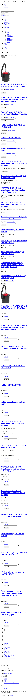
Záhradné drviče (7, 656)
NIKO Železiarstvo (5, 663)
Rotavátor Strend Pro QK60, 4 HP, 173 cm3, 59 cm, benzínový (14, 218)
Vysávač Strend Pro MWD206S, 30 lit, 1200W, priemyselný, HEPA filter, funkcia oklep (14, 99)
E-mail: (2, 673)
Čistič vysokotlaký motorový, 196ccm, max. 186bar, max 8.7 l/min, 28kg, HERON (12, 265)
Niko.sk (11, 695)
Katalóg (5, 44)
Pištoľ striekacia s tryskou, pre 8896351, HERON (12, 253)
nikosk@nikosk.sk (8, 673)
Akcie (5, 20)
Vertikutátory (7, 652)
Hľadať (2, 13)
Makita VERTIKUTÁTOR (11, 138)
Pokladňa (6, 7)
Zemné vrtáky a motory (9, 658)
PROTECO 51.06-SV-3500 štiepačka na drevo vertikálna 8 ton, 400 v (13, 204)
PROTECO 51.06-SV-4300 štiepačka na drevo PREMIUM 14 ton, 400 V (14, 163)
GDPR (5, 679)
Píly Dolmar (6, 648)
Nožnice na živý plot (8, 647)
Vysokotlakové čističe (9, 655)
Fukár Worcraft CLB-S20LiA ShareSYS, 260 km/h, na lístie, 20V (14, 113)
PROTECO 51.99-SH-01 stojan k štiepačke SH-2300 (13, 177)
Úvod (5, 19)
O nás (5, 681)
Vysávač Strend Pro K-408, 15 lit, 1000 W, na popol (13, 277)
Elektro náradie (7, 26)
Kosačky (6, 644)
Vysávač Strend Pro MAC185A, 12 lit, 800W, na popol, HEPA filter (14, 85)
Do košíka (3, 92)
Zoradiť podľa (4, 55)
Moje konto (6, 688)
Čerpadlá (6, 643)
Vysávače (6, 654)
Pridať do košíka (10, 89)
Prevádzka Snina (5, 665)
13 (4, 639)
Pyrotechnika (7, 23)
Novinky (6, 22)
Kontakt (5, 5)
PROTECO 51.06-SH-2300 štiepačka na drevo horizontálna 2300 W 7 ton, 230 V (13, 190)
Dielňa (5, 24)
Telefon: (2, 670)
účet (24, 1)
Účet (5, 4)
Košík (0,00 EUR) (5, 15)
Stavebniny (6, 27)
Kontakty (6, 680)
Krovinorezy (7, 645)
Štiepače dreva (7, 651)
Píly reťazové (7, 649)
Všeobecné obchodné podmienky (11, 683)
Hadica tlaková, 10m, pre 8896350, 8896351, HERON (14, 242)
